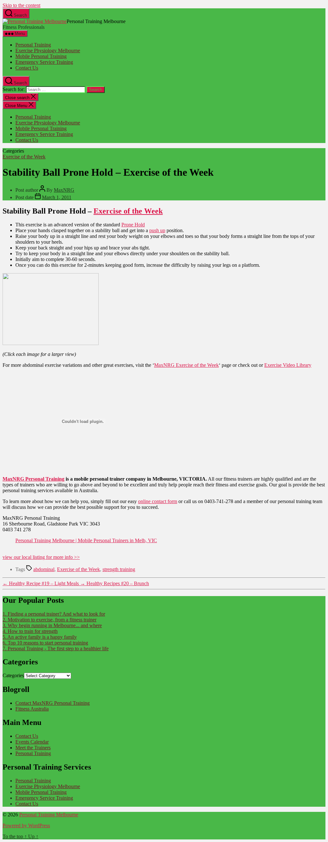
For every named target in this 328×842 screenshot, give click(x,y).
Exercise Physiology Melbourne (47, 50)
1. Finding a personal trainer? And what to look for (54, 614)
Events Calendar (32, 742)
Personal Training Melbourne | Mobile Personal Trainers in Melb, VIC (86, 540)
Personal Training (33, 44)
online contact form (157, 501)
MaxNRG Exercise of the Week (186, 365)
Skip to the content (21, 5)
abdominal (43, 569)
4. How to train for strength (30, 631)
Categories (13, 675)
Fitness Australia (32, 708)
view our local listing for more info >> (41, 557)
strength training (118, 569)
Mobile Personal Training (41, 56)
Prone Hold (133, 224)
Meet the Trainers (33, 747)
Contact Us (26, 68)
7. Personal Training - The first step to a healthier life (56, 648)
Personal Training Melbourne (48, 814)
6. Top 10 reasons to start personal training (45, 642)
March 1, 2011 (56, 197)
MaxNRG (64, 190)
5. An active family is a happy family (40, 637)
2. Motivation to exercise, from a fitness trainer (49, 619)
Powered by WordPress (26, 825)
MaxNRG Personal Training (33, 479)
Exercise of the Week (24, 156)
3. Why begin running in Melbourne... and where (52, 625)
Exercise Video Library (287, 365)
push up (157, 230)
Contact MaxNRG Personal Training (52, 703)
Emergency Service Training (44, 62)
